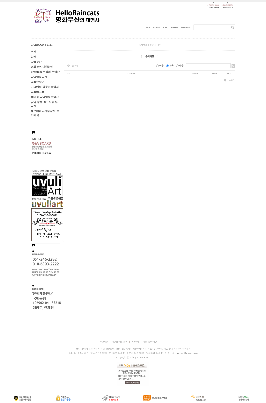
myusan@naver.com (187, 353)
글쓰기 (75, 66)
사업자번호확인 (150, 342)
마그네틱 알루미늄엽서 (45, 86)
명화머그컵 (37, 91)
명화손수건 (37, 81)
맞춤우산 (36, 61)
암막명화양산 (39, 76)
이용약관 (104, 342)
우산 (33, 51)
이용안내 (135, 342)
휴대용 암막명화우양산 (45, 96)
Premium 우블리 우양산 (45, 71)
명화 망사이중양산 (42, 66)
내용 (181, 66)
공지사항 (143, 45)
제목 (171, 66)
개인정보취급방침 (120, 342)
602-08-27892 (123, 349)
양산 (33, 56)
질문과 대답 (155, 45)
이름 (161, 66)
